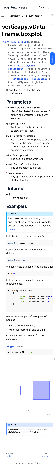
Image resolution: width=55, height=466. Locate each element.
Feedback (52, 58)
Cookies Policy (34, 463)
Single (10, 346)
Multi (20, 346)
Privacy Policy (20, 463)
